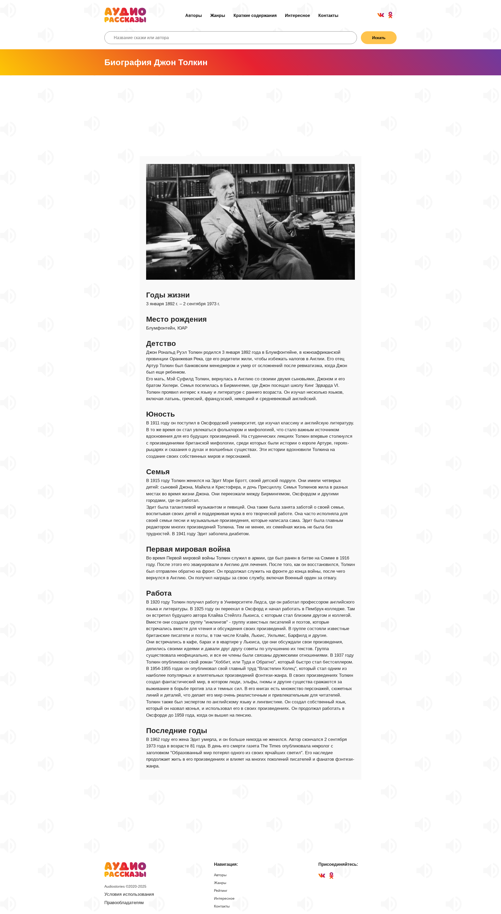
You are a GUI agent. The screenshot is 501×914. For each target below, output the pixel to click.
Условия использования (129, 894)
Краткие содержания (255, 15)
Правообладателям (124, 902)
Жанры (217, 15)
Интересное (297, 15)
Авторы (193, 15)
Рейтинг (220, 890)
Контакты (328, 15)
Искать (378, 37)
